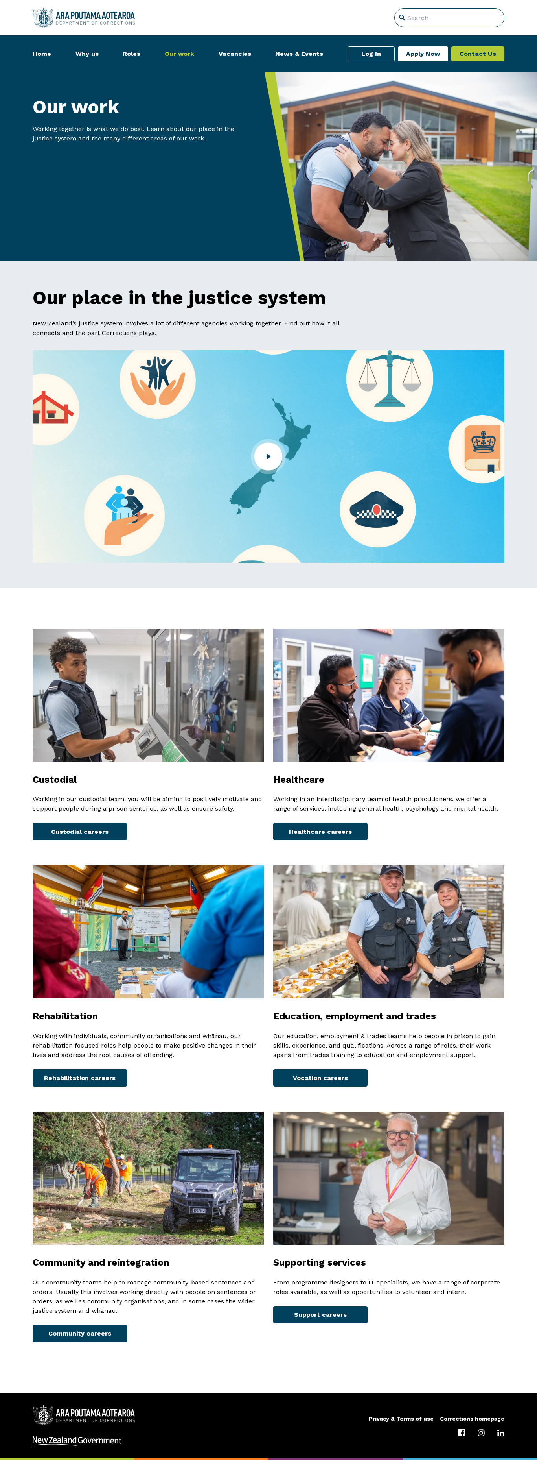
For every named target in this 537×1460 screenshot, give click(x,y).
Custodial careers (80, 831)
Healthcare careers (320, 831)
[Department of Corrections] (84, 1415)
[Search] (402, 18)
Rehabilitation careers (80, 1078)
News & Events (299, 53)
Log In (371, 53)
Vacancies (235, 53)
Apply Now (423, 53)
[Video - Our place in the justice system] (268, 456)
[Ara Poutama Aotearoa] (84, 18)
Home (42, 53)
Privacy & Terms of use (401, 1419)
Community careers (79, 1333)
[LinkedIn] (500, 1433)
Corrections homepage (472, 1419)
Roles (131, 53)
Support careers (320, 1314)
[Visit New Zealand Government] (268, 1441)
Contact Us (478, 53)
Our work (179, 53)
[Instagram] (481, 1432)
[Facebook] (461, 1432)
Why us (87, 53)
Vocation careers (320, 1078)
